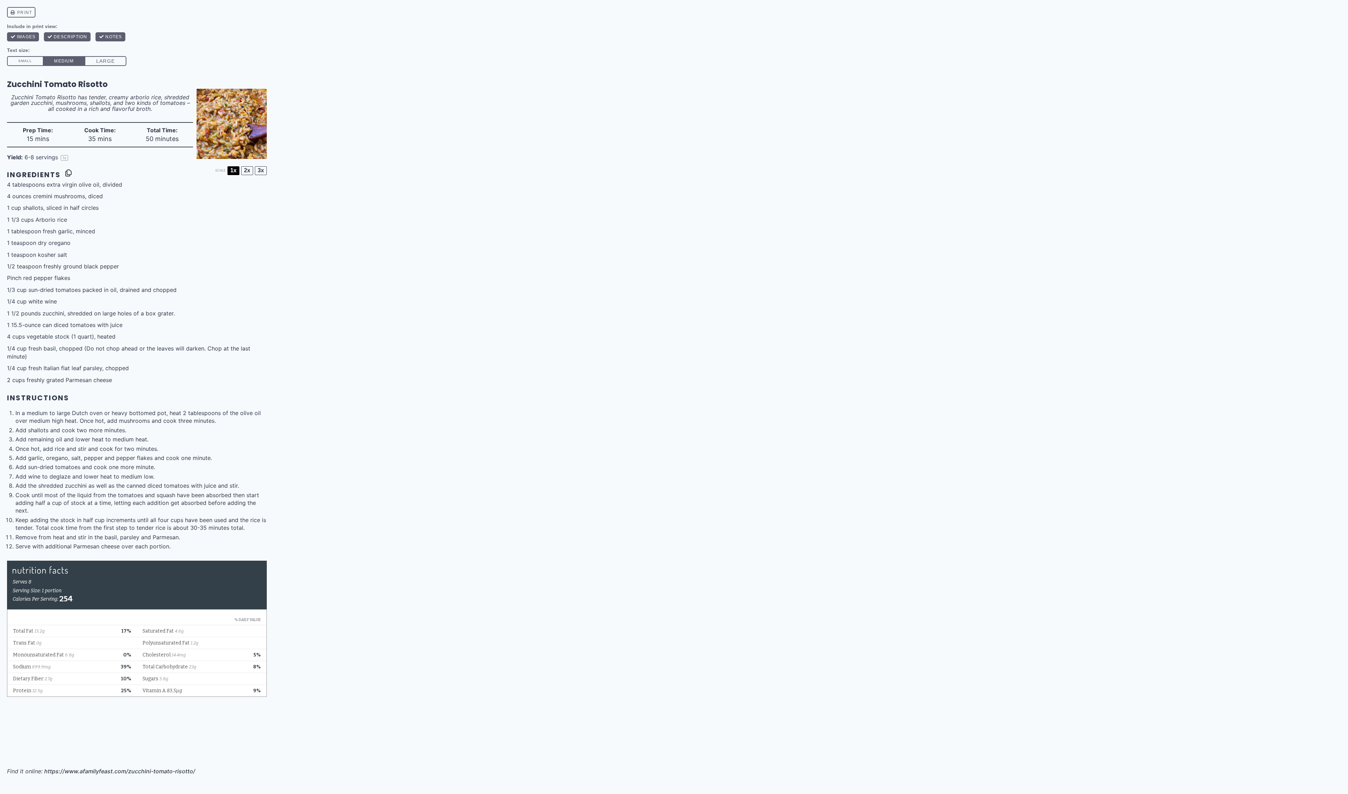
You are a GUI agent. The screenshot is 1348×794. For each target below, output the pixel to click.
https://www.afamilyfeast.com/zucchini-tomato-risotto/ (119, 771)
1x (233, 170)
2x (247, 170)
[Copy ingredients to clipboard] (68, 173)
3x (261, 170)
